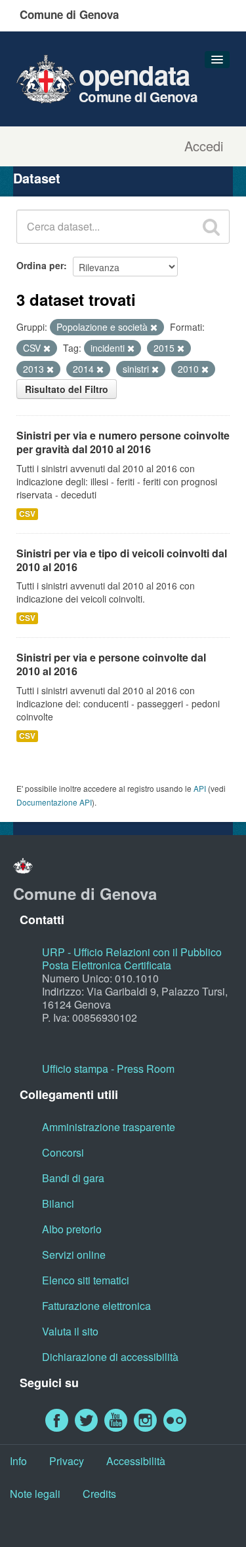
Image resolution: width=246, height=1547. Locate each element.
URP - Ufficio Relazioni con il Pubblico (132, 952)
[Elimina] (153, 327)
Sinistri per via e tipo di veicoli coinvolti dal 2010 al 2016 (121, 560)
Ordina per (40, 265)
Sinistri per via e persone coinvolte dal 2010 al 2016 (111, 664)
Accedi (203, 146)
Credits (99, 1493)
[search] (211, 226)
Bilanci (58, 1203)
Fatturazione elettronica (96, 1305)
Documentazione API (54, 802)
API (200, 788)
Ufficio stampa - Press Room (108, 1068)
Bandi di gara (73, 1177)
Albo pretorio (72, 1229)
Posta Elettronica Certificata (106, 965)
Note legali (35, 1493)
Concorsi (63, 1152)
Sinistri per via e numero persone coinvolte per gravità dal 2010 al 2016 (123, 442)
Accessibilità (135, 1460)
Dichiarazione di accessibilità (110, 1356)
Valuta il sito (70, 1331)
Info (18, 1460)
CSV (27, 513)
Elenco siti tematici (85, 1280)
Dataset (36, 177)
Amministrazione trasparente (108, 1126)
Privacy (66, 1460)
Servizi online (74, 1254)
